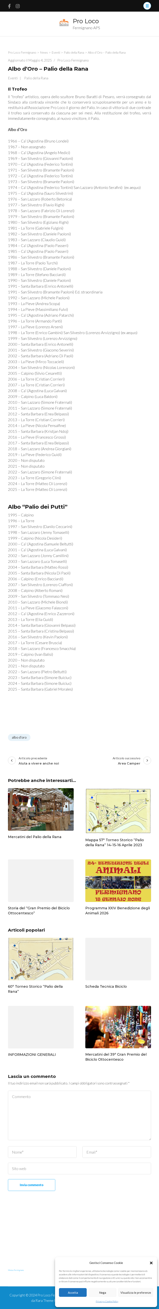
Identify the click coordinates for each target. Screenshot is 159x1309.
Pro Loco (86, 21)
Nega (102, 1292)
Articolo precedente (39, 760)
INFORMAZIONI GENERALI (32, 1055)
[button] (151, 1263)
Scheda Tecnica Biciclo (106, 986)
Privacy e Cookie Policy (107, 1301)
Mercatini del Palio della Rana (34, 837)
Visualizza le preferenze (135, 1292)
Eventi (13, 78)
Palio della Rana (36, 78)
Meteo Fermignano (16, 1270)
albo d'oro (19, 737)
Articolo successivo (127, 760)
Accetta (73, 1292)
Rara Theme (44, 1300)
